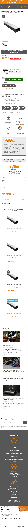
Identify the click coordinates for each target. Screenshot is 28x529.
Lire (4, 354)
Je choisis (7, 526)
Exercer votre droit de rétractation (14, 459)
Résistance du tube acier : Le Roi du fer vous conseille (13, 398)
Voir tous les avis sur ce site (14, 173)
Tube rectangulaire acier (14, 490)
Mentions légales (14, 452)
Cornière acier (13, 493)
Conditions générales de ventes (14, 446)
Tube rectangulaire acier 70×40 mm (14, 314)
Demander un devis (8, 85)
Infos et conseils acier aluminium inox (14, 458)
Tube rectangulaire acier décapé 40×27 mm (14, 285)
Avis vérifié (5, 196)
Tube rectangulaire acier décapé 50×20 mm (14, 229)
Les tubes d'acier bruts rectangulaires (10, 344)
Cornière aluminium (14, 499)
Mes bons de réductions (14, 474)
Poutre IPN (14, 497)
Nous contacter (14, 455)
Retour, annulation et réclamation (14, 453)
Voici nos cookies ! (5, 521)
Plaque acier (14, 496)
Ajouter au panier (14, 80)
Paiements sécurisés (14, 450)
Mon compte (14, 471)
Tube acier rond (14, 488)
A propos (14, 447)
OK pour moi (21, 526)
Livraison (14, 449)
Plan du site (14, 456)
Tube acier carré (14, 487)
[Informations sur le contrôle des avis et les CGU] (20, 171)
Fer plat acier (14, 491)
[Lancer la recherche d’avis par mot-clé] (25, 190)
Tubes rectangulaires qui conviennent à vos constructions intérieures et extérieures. (13, 372)
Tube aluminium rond (14, 500)
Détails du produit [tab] (10, 141)
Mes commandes (14, 473)
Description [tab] (9, 139)
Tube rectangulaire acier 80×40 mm (14, 256)
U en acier (14, 494)
